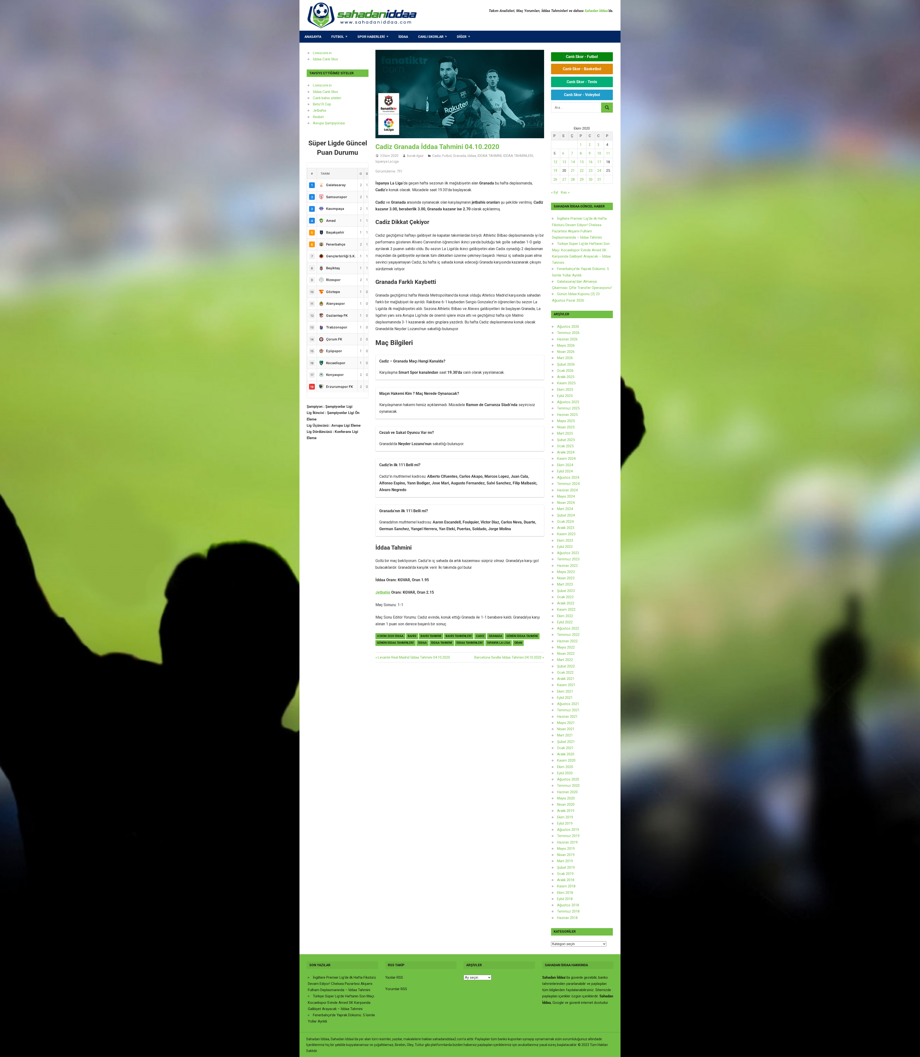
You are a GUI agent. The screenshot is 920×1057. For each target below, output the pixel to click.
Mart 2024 (565, 509)
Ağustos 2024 (568, 477)
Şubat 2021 (566, 742)
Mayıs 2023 (566, 572)
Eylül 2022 (565, 622)
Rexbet (318, 117)
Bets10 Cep (322, 104)
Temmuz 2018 (568, 911)
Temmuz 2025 (568, 408)
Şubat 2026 (566, 364)
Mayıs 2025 (566, 421)
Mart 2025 (565, 433)
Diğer (461, 37)
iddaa (422, 642)
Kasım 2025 (566, 383)
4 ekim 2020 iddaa (390, 636)
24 (599, 170)
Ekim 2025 (565, 389)
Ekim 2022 (565, 616)
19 (555, 170)
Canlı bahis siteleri (327, 98)
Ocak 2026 (565, 370)
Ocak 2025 (565, 446)
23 (590, 170)
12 (555, 162)
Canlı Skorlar (430, 37)
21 (573, 170)
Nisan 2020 (566, 804)
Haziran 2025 (567, 415)
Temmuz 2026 (568, 333)
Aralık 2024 (565, 452)
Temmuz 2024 (568, 484)
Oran (518, 642)
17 (599, 162)
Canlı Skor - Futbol (582, 56)
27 (564, 179)
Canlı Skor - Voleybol (582, 94)
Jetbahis (382, 592)
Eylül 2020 (565, 773)
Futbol (337, 37)
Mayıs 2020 (566, 798)
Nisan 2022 (566, 653)
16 (590, 162)
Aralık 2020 (565, 754)
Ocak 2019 (565, 874)
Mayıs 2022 (566, 647)
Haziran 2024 (567, 490)
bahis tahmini (430, 636)
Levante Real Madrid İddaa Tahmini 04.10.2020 (414, 657)
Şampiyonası (334, 123)
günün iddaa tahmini (522, 636)
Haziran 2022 (567, 641)
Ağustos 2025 (568, 402)
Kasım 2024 (566, 458)
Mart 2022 (565, 660)
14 (573, 162)
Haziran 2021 (567, 716)
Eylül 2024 (565, 471)
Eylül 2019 (565, 823)
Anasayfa (313, 37)
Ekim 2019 (565, 817)
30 (590, 179)
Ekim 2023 (565, 540)
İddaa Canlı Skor (325, 59)
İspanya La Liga (387, 161)
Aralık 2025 (565, 377)
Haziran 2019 (567, 842)
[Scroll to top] (912, 1049)
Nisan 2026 (566, 352)
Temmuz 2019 (568, 836)
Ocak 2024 (565, 521)
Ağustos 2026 (568, 326)
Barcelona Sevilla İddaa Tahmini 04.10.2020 (507, 657)
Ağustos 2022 (568, 628)
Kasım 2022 (566, 609)
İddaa (403, 37)
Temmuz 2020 (568, 785)
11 (608, 153)
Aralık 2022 (565, 603)
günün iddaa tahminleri (395, 642)
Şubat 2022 (566, 666)
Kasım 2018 (566, 886)
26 (555, 179)
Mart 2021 (565, 735)
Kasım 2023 (566, 534)
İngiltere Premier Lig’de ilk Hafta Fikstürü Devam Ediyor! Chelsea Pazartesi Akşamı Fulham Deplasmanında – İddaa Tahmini (342, 983)
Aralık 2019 (565, 811)
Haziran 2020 (567, 792)
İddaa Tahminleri (469, 642)
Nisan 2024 (566, 502)
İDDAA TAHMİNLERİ (518, 156)
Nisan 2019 (566, 855)
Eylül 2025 (565, 396)
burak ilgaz (415, 156)
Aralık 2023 (565, 528)
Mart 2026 (565, 358)
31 (599, 179)
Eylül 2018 (565, 899)
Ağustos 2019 (568, 829)
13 (564, 162)
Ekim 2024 (565, 465)
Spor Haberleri (371, 37)
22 (582, 170)
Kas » (565, 192)
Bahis (412, 636)
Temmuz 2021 (568, 710)
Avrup (317, 123)
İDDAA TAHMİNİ (489, 156)
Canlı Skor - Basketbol (582, 69)
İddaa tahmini (441, 642)
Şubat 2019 (566, 867)
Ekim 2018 (565, 892)
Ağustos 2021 (568, 704)
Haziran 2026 (567, 339)
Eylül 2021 (565, 697)
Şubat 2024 (566, 515)
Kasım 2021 (566, 685)
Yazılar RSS (394, 977)
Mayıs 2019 (566, 848)
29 (582, 179)
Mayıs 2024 (566, 496)
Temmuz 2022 (568, 634)
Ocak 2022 (565, 672)
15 (582, 162)
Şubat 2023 (566, 591)
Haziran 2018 (567, 918)
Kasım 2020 (566, 760)
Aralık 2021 (565, 679)
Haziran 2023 (567, 565)
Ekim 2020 (565, 767)
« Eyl (554, 192)
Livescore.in (322, 53)
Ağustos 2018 (568, 905)
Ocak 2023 (565, 597)
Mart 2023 (565, 584)
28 (573, 179)
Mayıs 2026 (566, 345)
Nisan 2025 (566, 427)
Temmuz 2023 (568, 559)
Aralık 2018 (565, 880)
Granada (459, 156)
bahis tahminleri (459, 636)
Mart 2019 (565, 861)
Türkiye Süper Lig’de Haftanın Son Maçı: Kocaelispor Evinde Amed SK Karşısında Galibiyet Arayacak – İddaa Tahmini (341, 1002)
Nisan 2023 (566, 578)
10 (599, 153)
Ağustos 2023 (568, 553)
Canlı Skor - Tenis (582, 82)
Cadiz (436, 156)
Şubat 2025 (566, 440)
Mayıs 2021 (566, 723)
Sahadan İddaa (596, 11)
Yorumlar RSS (396, 989)
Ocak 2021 (565, 748)
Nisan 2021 (566, 729)
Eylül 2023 (565, 547)
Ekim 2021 (565, 691)
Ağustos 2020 (568, 779)
